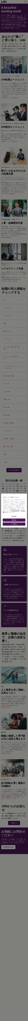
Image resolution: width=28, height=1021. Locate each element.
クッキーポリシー (15, 511)
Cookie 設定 (14, 516)
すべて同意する (14, 524)
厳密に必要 (14, 520)
